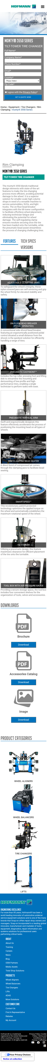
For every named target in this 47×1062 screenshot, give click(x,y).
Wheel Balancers (23, 817)
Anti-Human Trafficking (39, 1039)
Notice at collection (12, 1059)
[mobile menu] (42, 7)
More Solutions (12, 999)
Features (9, 241)
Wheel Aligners (23, 781)
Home (4, 107)
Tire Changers (28, 107)
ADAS (8, 995)
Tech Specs (28, 241)
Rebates (9, 1016)
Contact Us (10, 1008)
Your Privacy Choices (20, 1054)
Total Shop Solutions (15, 970)
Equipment (14, 107)
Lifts (23, 891)
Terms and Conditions (39, 1037)
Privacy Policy (30, 92)
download (23, 644)
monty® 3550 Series (22, 109)
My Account (11, 1020)
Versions (27, 247)
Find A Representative (15, 1012)
